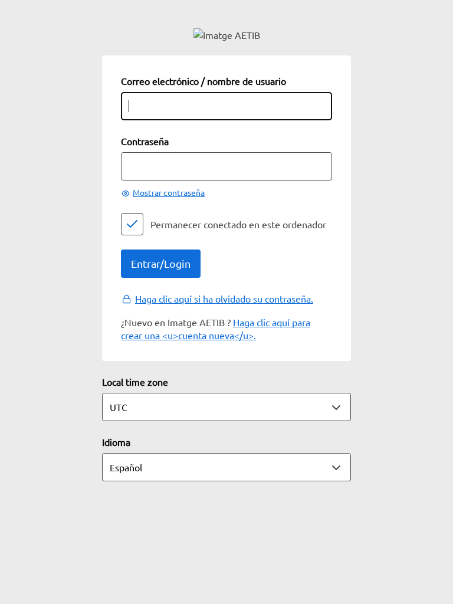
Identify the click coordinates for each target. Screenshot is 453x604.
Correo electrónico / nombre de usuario (203, 81)
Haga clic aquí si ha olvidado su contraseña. (224, 298)
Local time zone (135, 382)
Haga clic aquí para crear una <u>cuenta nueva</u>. (215, 328)
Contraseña (145, 141)
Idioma (116, 442)
